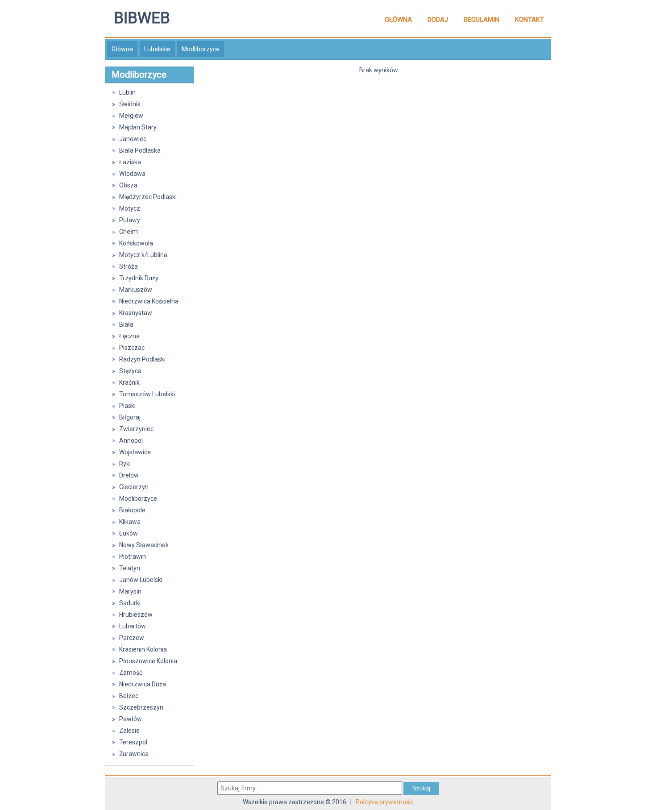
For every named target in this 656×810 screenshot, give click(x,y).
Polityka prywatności (385, 802)
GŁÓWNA (398, 20)
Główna (122, 49)
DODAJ (438, 20)
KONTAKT (529, 20)
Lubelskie (157, 49)
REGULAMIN (481, 20)
